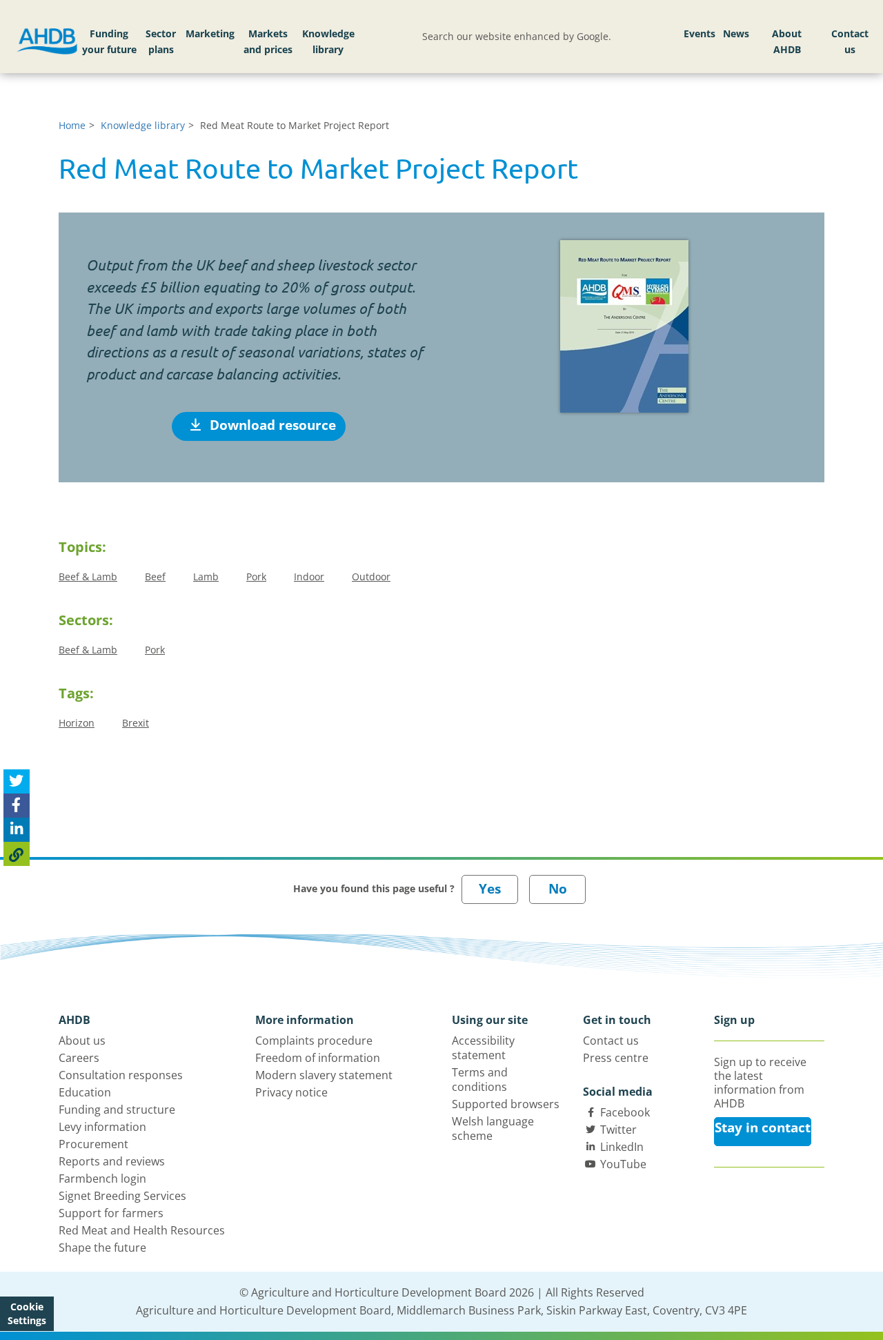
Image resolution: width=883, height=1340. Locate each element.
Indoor (309, 576)
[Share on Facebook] (16, 806)
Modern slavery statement (324, 1075)
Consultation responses (121, 1075)
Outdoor (371, 576)
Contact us (850, 42)
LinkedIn (622, 1146)
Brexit (135, 722)
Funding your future (109, 42)
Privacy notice (291, 1092)
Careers (79, 1057)
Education (85, 1092)
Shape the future (102, 1247)
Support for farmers (111, 1213)
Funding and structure (117, 1109)
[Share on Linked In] (16, 830)
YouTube (623, 1164)
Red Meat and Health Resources (142, 1230)
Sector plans (161, 42)
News (736, 33)
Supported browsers (505, 1104)
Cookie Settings (27, 1313)
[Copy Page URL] (16, 854)
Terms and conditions (480, 1079)
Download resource (271, 425)
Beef (155, 576)
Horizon (77, 722)
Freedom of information (317, 1057)
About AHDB (787, 42)
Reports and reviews (112, 1161)
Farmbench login (102, 1178)
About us (82, 1040)
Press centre (615, 1057)
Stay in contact (763, 1127)
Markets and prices (268, 42)
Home (72, 125)
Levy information (102, 1126)
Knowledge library (328, 42)
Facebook (625, 1112)
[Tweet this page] (16, 781)
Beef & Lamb (88, 576)
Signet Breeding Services (122, 1195)
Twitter (618, 1129)
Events (699, 33)
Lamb (206, 576)
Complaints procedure (314, 1040)
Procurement (93, 1144)
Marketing (210, 33)
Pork (256, 576)
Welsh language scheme (493, 1128)
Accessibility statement (483, 1048)
